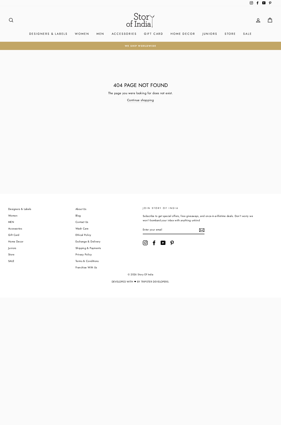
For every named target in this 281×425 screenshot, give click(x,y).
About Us (80, 209)
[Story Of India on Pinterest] (172, 242)
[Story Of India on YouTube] (163, 242)
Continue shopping (140, 100)
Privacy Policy (83, 254)
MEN (100, 34)
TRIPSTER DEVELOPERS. (155, 282)
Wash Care (81, 228)
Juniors (209, 34)
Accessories (124, 34)
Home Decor (183, 34)
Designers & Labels (48, 34)
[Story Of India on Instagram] (145, 242)
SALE (247, 34)
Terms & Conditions (87, 261)
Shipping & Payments (88, 248)
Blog (78, 216)
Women (82, 34)
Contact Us (81, 222)
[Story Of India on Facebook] (154, 242)
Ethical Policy (83, 235)
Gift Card (153, 34)
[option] (140, 46)
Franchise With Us (86, 267)
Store (230, 34)
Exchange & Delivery (87, 241)
